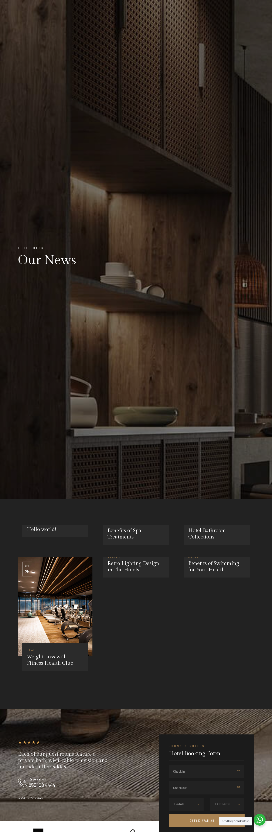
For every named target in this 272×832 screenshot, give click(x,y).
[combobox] (182, 804)
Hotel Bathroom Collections (207, 534)
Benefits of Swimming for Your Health (213, 567)
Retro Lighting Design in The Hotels (133, 567)
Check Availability (206, 820)
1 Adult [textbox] (178, 804)
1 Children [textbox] (222, 804)
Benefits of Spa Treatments (124, 534)
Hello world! (41, 530)
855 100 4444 (42, 785)
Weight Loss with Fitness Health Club (50, 660)
